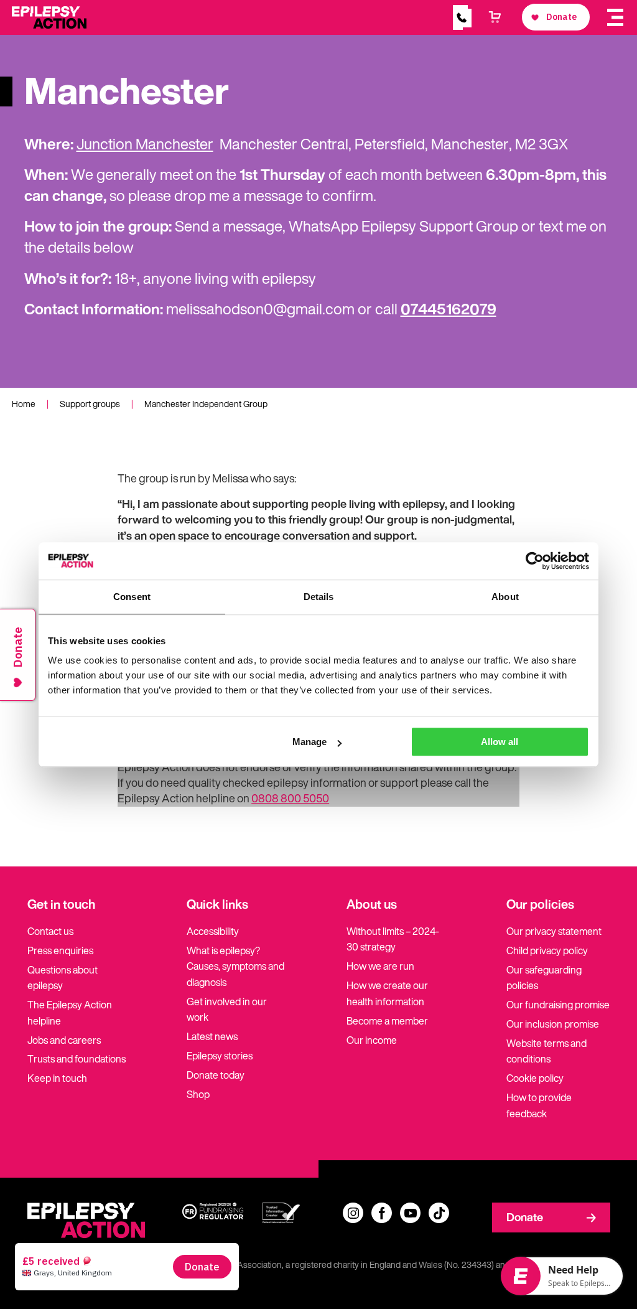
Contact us (50, 931)
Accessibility (213, 931)
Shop (198, 1094)
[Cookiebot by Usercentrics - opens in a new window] (534, 560)
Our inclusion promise (552, 1023)
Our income (371, 1040)
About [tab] (505, 596)
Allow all (499, 741)
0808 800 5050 (290, 798)
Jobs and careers (64, 1040)
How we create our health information (387, 993)
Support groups (90, 403)
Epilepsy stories (220, 1055)
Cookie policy (535, 1078)
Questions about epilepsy (62, 977)
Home (23, 403)
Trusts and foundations (76, 1058)
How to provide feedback (539, 1105)
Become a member (387, 1020)
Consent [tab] (132, 596)
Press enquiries (60, 950)
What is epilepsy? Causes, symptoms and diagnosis (235, 966)
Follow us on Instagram (353, 1213)
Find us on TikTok (439, 1213)
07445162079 (448, 309)
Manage (309, 741)
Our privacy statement (554, 931)
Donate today (215, 1074)
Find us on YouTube (410, 1213)
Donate (524, 1217)
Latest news (212, 1036)
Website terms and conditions (546, 1051)
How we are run (380, 966)
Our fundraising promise (558, 1004)
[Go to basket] (495, 17)
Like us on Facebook (381, 1213)
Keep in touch (57, 1078)
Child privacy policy (547, 950)
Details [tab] (319, 596)
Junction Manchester (145, 144)
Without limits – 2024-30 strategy (392, 939)
